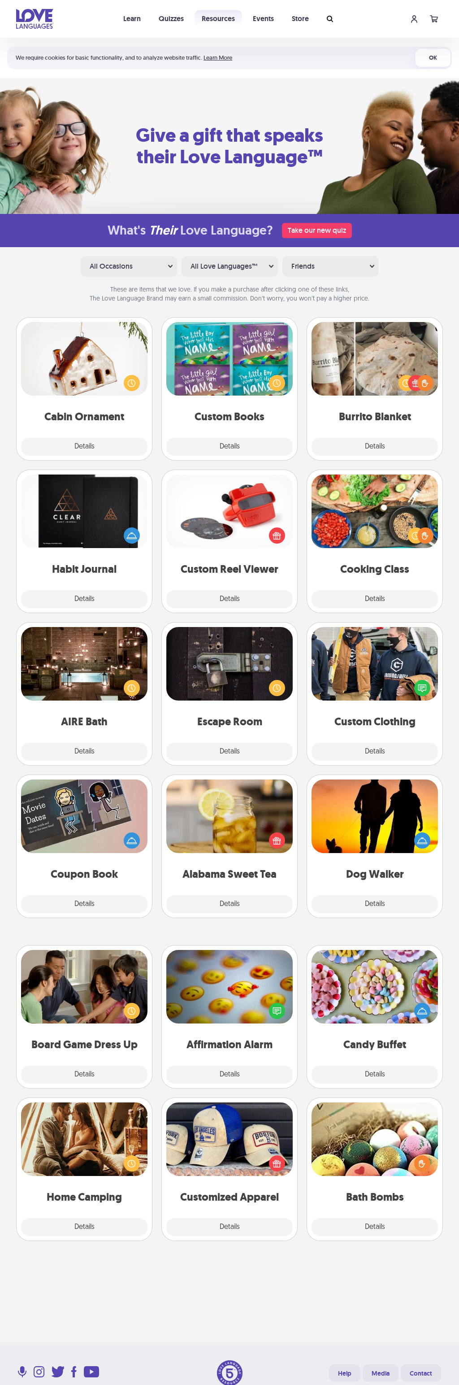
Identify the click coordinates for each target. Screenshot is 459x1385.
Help (344, 1373)
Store (300, 18)
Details (84, 446)
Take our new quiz (317, 230)
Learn (132, 18)
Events (263, 18)
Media (381, 1373)
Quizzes (171, 18)
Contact (421, 1373)
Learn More (218, 57)
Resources (218, 18)
